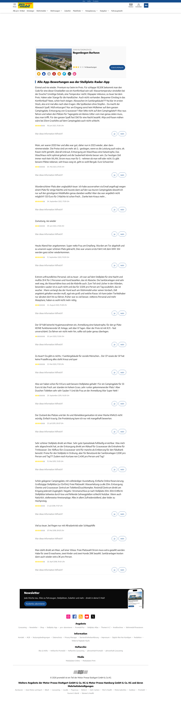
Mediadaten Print (89, 661)
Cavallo (65, 690)
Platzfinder (77, 11)
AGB (28, 637)
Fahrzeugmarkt (117, 11)
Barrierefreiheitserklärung (89, 637)
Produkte (96, 1)
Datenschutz (57, 637)
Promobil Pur (80, 627)
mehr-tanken (94, 690)
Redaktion (138, 637)
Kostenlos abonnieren (35, 604)
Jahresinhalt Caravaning (114, 651)
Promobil (141, 690)
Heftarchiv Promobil (57, 651)
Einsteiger (30, 11)
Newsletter (33, 627)
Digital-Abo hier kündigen (121, 637)
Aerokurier (19, 690)
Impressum (105, 637)
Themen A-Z (105, 627)
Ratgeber (103, 11)
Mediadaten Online (73, 661)
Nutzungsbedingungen (41, 637)
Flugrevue (74, 690)
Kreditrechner (118, 627)
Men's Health (107, 690)
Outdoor (132, 690)
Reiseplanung (90, 11)
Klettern (84, 690)
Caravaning (22, 627)
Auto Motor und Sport (34, 690)
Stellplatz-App (52, 627)
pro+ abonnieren (66, 627)
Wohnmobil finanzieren (134, 627)
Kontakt (21, 637)
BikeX (47, 690)
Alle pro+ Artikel (19, 11)
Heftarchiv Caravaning (76, 651)
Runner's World (73, 693)
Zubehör (67, 11)
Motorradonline (120, 690)
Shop (42, 627)
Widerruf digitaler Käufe (81, 641)
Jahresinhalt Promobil (95, 651)
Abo (84, 1)
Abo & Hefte (43, 651)
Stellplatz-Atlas (92, 627)
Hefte (89, 1)
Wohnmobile (41, 11)
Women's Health (88, 693)
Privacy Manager (71, 637)
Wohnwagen (55, 11)
